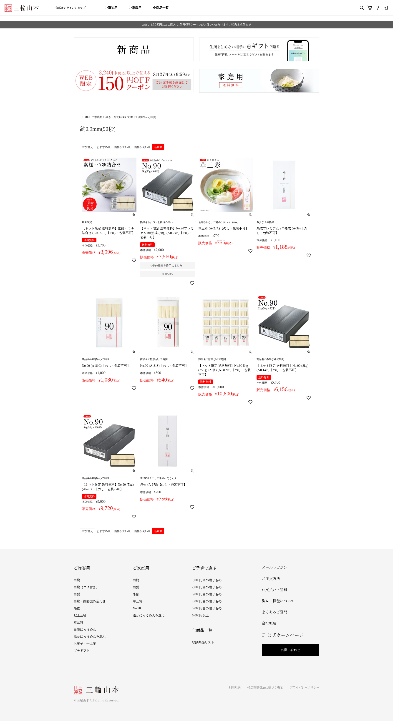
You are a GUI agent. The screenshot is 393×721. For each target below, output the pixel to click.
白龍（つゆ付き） (86, 587)
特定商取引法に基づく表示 (265, 687)
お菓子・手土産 (85, 643)
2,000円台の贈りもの (207, 587)
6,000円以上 (200, 615)
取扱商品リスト (203, 642)
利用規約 (235, 687)
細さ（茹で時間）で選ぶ (121, 117)
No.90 (137, 608)
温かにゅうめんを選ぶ (90, 636)
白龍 (77, 580)
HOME (85, 117)
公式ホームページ (285, 635)
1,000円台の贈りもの (207, 580)
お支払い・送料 (274, 589)
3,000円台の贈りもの (207, 594)
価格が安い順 (122, 147)
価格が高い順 (142, 147)
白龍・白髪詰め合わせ (90, 601)
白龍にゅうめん (85, 629)
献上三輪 (80, 615)
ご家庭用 (135, 8)
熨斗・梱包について (278, 600)
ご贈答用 (111, 8)
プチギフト (82, 650)
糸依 (77, 608)
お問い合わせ (290, 650)
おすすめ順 (104, 147)
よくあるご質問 (274, 612)
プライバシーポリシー (304, 687)
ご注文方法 (271, 578)
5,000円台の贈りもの (207, 608)
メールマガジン (274, 567)
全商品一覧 (161, 8)
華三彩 (78, 622)
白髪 (77, 594)
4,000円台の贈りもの (207, 601)
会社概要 (269, 623)
